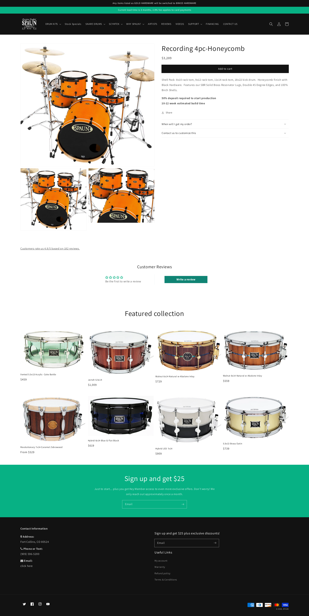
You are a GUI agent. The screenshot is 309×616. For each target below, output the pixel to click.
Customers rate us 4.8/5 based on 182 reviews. (50, 248)
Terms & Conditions (165, 579)
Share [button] (169, 112)
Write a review (185, 279)
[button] (271, 24)
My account (161, 560)
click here (26, 566)
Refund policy (162, 573)
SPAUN (286, 609)
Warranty (159, 566)
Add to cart (225, 68)
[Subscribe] (183, 504)
